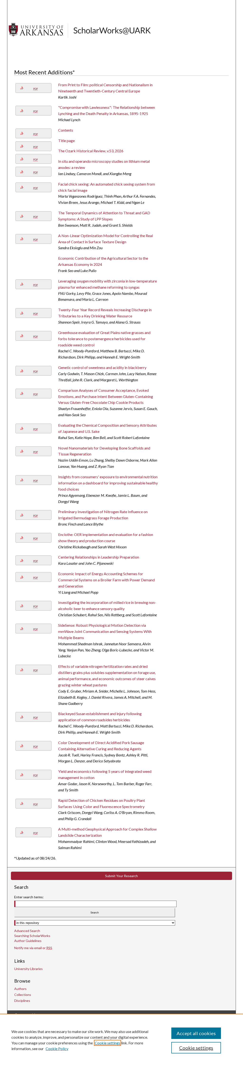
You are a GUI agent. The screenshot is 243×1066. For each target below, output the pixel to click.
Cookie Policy (57, 1048)
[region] (121, 1040)
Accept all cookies (196, 1033)
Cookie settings (107, 1043)
